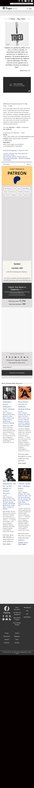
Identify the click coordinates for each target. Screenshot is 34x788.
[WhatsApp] (18, 357)
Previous (6, 164)
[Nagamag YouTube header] (26, 1)
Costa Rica (26, 421)
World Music (25, 189)
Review (10, 419)
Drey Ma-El (21, 423)
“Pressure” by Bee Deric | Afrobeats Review (24, 486)
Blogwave (14, 195)
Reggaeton (27, 423)
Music (13, 414)
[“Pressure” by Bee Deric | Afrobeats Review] (24, 474)
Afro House (21, 497)
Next (28, 164)
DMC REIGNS (11, 504)
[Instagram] (7, 616)
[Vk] (24, 357)
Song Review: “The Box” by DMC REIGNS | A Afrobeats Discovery (9, 488)
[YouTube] (7, 619)
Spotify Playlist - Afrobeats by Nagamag (20, 158)
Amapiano (5, 419)
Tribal (19, 506)
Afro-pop (14, 157)
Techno (7, 195)
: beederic (23, 542)
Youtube (13, 155)
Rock (20, 195)
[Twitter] (10, 616)
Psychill (20, 192)
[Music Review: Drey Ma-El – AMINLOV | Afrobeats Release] (24, 393)
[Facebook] (6, 357)
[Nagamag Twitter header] (23, 1)
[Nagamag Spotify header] (32, 1)
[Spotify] (3, 619)
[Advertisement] (17, 13)
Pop (15, 189)
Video (8, 155)
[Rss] (10, 619)
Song (19, 153)
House (5, 192)
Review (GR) (6, 158)
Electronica (13, 192)
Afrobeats (11, 153)
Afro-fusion (8, 157)
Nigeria (4, 505)
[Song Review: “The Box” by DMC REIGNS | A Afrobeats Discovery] (9, 474)
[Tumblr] (21, 357)
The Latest (9, 416)
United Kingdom (7, 160)
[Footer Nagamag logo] (7, 606)
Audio (16, 153)
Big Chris (25, 157)
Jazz (19, 189)
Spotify (23, 153)
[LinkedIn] (15, 357)
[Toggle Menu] (30, 8)
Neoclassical (8, 189)
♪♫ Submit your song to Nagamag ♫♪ (21, 3)
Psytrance (27, 192)
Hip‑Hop (26, 195)
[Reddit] (12, 357)
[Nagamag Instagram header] (29, 1)
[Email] (27, 357)
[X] (9, 357)
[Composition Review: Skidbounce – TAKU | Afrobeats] (9, 393)
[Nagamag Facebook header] (19, 1)
